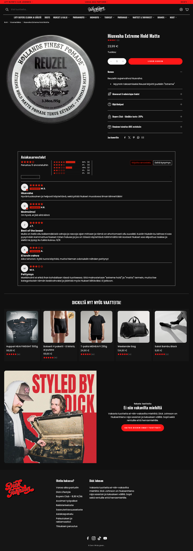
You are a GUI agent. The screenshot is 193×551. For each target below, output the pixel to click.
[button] (31, 9)
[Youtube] (105, 538)
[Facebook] (125, 137)
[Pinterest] (134, 137)
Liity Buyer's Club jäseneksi (17, 2)
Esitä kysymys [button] (163, 162)
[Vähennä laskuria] (111, 61)
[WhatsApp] (138, 137)
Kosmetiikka (15, 22)
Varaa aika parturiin (95, 2)
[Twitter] (129, 137)
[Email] (143, 137)
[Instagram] (93, 538)
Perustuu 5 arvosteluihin (34, 165)
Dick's (184, 2)
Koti (6, 22)
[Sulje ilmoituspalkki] (190, 2)
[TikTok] (99, 538)
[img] (36, 185)
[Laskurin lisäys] (123, 61)
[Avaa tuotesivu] (22, 327)
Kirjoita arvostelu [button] (141, 162)
